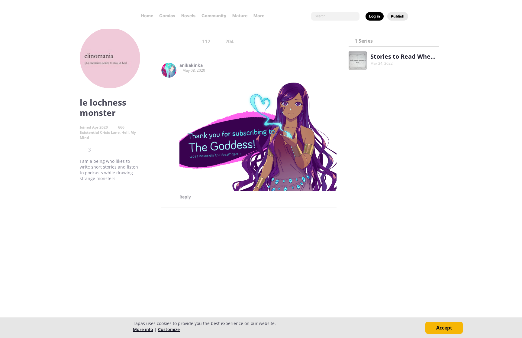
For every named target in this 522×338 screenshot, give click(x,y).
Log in (374, 16)
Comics (167, 15)
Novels (188, 15)
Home (147, 15)
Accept (444, 327)
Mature (239, 15)
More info (143, 329)
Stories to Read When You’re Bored (422, 56)
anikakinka (191, 65)
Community (213, 15)
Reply (185, 197)
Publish (397, 16)
